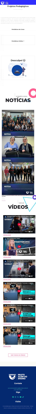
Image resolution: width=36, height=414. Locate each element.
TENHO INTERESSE (5, 8)
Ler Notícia (3, 200)
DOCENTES (8, 6)
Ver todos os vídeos (18, 355)
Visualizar (7, 235)
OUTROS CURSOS (25, 6)
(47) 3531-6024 (18, 390)
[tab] (18, 41)
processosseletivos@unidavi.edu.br (18, 388)
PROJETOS (13, 6)
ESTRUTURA (18, 6)
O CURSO (3, 6)
